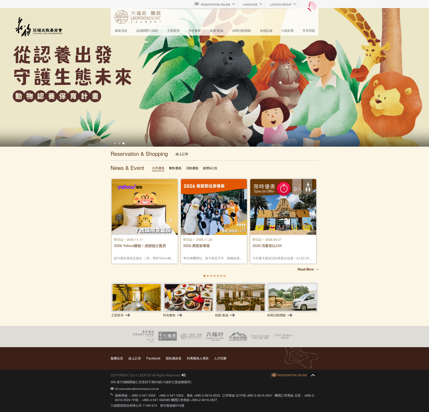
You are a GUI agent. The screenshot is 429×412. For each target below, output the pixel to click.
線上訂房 (134, 358)
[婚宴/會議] (240, 297)
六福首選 (287, 30)
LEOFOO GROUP (280, 4)
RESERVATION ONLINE (215, 4)
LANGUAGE (250, 4)
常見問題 (309, 30)
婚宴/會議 (216, 30)
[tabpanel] (214, 77)
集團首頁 (117, 358)
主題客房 (173, 30)
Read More (306, 269)
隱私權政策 (173, 358)
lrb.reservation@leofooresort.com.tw (137, 389)
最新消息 (121, 30)
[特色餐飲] (188, 297)
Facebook (153, 358)
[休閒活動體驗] (292, 297)
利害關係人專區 (198, 358)
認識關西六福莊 (147, 30)
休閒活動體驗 (241, 30)
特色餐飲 (194, 30)
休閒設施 (266, 30)
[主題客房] (136, 297)
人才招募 (220, 358)
